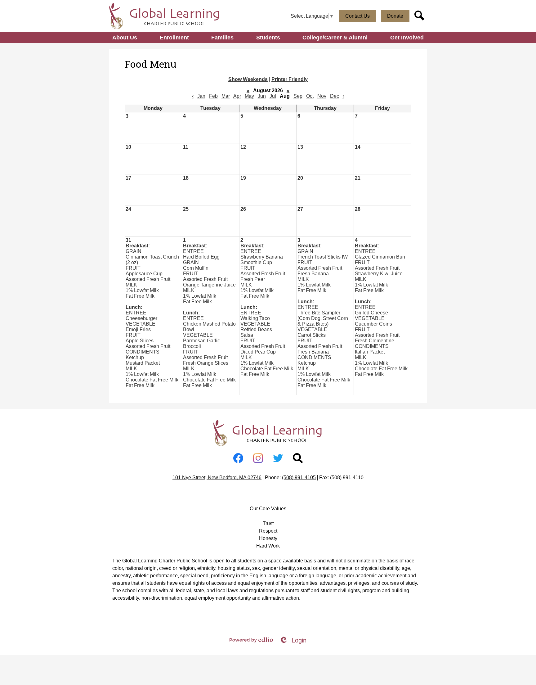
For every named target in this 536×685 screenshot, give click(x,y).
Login (292, 640)
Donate (395, 16)
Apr (237, 96)
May (249, 96)
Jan (201, 96)
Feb (213, 96)
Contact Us (357, 16)
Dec (334, 96)
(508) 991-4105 (299, 477)
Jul (273, 96)
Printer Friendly (289, 79)
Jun (262, 96)
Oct (310, 96)
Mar (225, 96)
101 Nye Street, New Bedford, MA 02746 (216, 477)
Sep (297, 96)
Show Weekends (248, 79)
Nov (321, 96)
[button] (124, 37)
